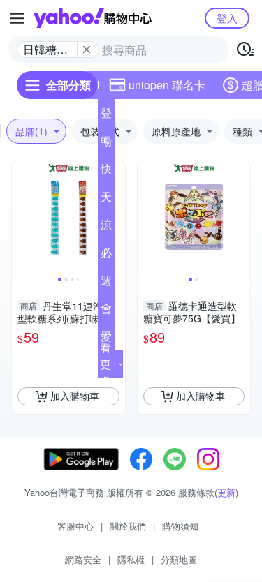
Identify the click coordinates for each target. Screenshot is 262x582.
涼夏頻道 (106, 227)
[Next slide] (116, 217)
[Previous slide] (21, 217)
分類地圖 (179, 559)
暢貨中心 (106, 144)
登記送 (106, 116)
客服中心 (75, 525)
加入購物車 (74, 396)
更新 (226, 492)
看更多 (105, 364)
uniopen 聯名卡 (167, 85)
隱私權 (131, 559)
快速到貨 (106, 172)
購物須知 (180, 525)
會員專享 (106, 311)
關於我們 (128, 525)
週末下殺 (106, 283)
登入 (227, 17)
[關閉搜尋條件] (86, 49)
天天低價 (106, 199)
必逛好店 (106, 255)
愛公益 (106, 339)
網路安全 (83, 559)
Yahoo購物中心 (93, 18)
